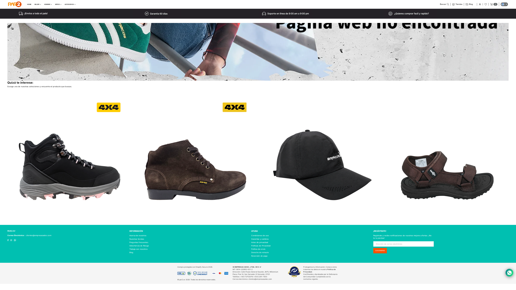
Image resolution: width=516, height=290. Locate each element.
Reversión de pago (259, 256)
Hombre (47, 4)
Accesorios (69, 4)
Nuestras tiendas (136, 239)
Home (29, 4)
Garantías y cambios (260, 239)
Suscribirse (380, 250)
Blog (131, 252)
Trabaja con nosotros (138, 249)
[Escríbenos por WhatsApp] (509, 273)
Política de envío (258, 249)
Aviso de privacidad (259, 242)
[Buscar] (444, 4)
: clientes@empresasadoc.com (37, 235)
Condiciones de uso (260, 235)
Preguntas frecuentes (138, 242)
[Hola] (480, 4)
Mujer (37, 4)
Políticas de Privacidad (260, 246)
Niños (57, 4)
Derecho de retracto (260, 252)
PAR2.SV (11, 231)
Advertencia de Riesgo (139, 246)
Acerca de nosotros (137, 235)
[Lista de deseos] (485, 4)
